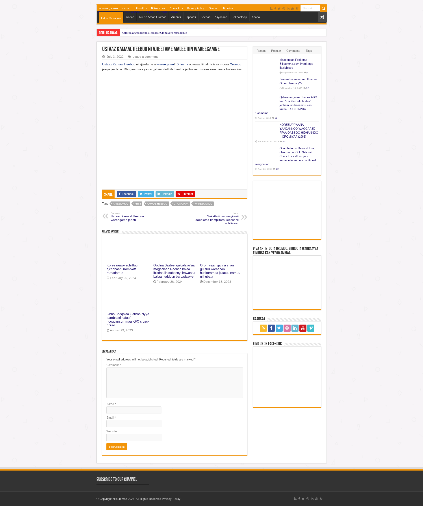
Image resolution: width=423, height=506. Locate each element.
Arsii (138, 203)
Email (111, 417)
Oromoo (235, 64)
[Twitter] (279, 8)
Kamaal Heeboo (124, 64)
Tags (309, 50)
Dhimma (182, 64)
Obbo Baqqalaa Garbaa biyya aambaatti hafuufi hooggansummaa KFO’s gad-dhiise (128, 319)
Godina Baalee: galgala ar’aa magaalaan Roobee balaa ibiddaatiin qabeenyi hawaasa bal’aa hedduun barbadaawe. (174, 270)
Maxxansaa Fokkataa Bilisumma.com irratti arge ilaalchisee (296, 63)
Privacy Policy (195, 8)
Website (111, 431)
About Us (141, 8)
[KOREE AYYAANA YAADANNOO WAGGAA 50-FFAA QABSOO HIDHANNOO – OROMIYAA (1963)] (266, 130)
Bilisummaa (158, 8)
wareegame (165, 64)
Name (111, 404)
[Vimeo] (297, 8)
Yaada (256, 17)
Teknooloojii (239, 17)
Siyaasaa (221, 17)
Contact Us (176, 8)
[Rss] (271, 8)
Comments (293, 50)
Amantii (176, 17)
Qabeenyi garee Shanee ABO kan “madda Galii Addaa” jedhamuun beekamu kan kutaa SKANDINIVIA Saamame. (286, 105)
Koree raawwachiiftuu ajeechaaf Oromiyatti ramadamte (154, 32)
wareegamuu (203, 203)
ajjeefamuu (120, 203)
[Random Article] (322, 17)
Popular (276, 50)
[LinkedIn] (288, 8)
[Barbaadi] (323, 8)
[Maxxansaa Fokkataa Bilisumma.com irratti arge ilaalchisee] (266, 65)
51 (308, 72)
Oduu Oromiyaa (111, 18)
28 (276, 118)
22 (277, 169)
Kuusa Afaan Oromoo (152, 17)
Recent (261, 50)
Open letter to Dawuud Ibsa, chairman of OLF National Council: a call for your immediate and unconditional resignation (285, 156)
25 (284, 141)
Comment (113, 365)
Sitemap (213, 8)
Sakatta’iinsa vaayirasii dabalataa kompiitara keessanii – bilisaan (217, 218)
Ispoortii (191, 17)
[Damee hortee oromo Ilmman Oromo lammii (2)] (266, 85)
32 (307, 88)
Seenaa (205, 17)
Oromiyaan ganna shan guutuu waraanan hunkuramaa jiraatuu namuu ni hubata (220, 270)
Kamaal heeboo (157, 203)
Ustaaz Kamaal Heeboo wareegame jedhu (127, 217)
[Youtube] (292, 8)
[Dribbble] (284, 8)
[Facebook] (275, 8)
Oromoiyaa (181, 203)
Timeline (228, 8)
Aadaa (130, 17)
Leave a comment (145, 56)
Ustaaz (107, 64)
